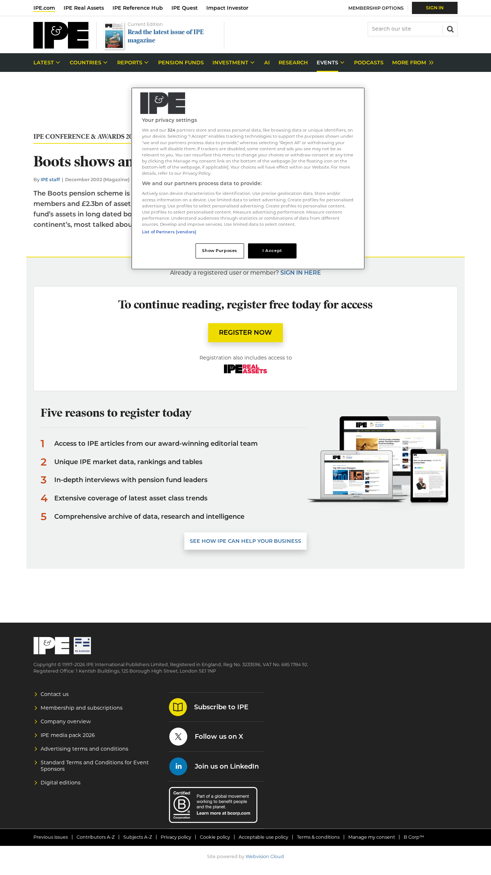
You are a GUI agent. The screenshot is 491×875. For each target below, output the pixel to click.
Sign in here (300, 272)
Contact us (55, 694)
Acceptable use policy (263, 837)
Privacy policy (176, 837)
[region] (248, 178)
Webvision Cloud (265, 856)
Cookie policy (215, 837)
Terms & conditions (318, 837)
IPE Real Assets (84, 8)
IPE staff (50, 179)
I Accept (272, 250)
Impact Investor (227, 8)
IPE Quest (184, 8)
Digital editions (61, 782)
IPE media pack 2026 (68, 735)
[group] (411, 62)
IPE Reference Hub (138, 8)
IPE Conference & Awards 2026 (86, 137)
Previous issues (50, 837)
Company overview (66, 721)
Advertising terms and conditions (84, 749)
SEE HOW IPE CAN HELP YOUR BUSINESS (245, 541)
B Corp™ (414, 837)
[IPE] (60, 46)
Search (449, 28)
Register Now (245, 332)
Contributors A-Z (96, 837)
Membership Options (376, 8)
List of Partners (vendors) (169, 231)
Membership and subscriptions (82, 708)
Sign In (435, 7)
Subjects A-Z (137, 837)
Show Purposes (219, 250)
